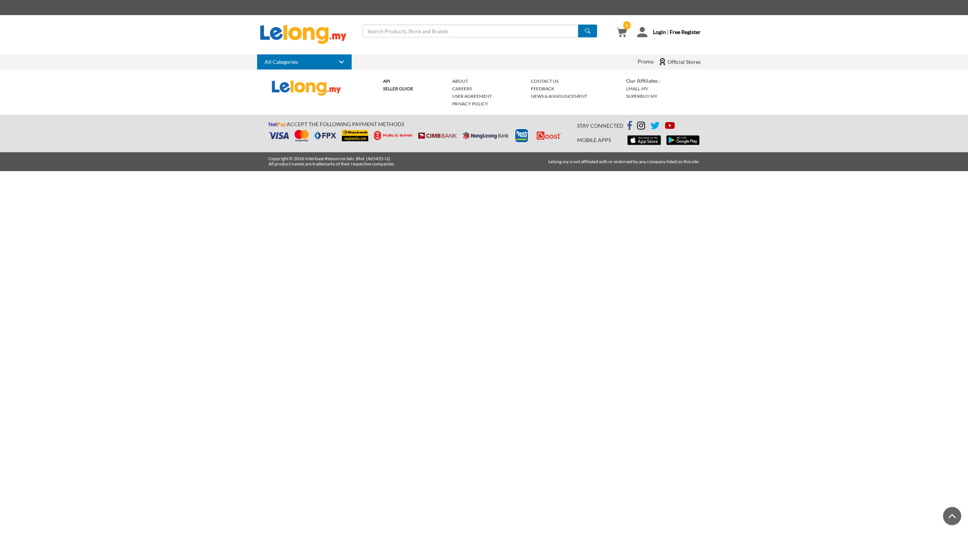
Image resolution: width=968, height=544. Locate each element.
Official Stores (683, 62)
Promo (646, 61)
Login (659, 32)
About (460, 81)
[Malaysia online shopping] (307, 34)
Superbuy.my (642, 96)
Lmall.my (637, 88)
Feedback (542, 88)
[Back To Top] (952, 516)
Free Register (685, 32)
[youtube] (670, 127)
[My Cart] (622, 33)
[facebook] (629, 125)
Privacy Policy (470, 104)
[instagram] (641, 127)
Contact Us (544, 81)
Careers (462, 88)
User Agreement (472, 96)
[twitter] (654, 127)
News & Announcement (559, 96)
